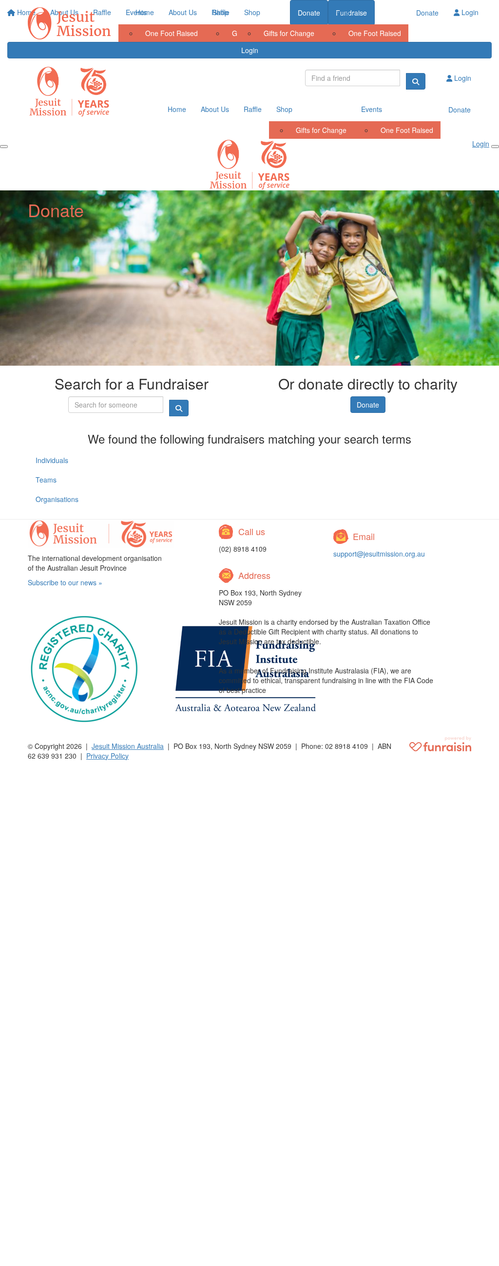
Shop (252, 12)
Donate (427, 13)
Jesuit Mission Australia (128, 746)
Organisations (57, 499)
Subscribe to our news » (65, 582)
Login (469, 12)
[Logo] (69, 23)
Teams (46, 479)
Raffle (220, 12)
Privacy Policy (107, 756)
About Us (183, 12)
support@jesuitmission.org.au (379, 554)
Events (339, 12)
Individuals (52, 460)
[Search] (415, 81)
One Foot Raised (374, 33)
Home (144, 12)
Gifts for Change (289, 33)
